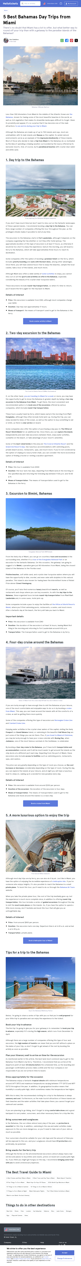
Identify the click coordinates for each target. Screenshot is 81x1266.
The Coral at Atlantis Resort (55, 444)
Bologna (68, 1211)
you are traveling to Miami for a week (39, 396)
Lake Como (60, 1211)
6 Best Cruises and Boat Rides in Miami (18, 1178)
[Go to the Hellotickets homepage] (11, 3)
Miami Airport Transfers (64, 1178)
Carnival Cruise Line (17, 723)
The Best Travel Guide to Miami (28, 1172)
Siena (26, 1215)
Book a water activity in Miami (40, 321)
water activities (48, 274)
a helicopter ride (59, 881)
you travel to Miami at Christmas (59, 735)
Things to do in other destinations (30, 1205)
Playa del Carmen (17, 1215)
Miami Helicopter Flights (36, 1191)
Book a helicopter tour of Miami (40, 940)
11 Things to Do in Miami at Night (17, 1191)
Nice (52, 1211)
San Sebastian (37, 1211)
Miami (6, 10)
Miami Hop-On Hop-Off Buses (36, 1182)
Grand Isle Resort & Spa (15, 447)
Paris (22, 1211)
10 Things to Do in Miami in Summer (17, 1187)
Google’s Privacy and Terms (21, 1258)
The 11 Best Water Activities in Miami (58, 1191)
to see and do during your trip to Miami (30, 126)
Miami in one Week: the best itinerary (18, 1195)
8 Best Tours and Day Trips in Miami (44, 1178)
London (28, 1211)
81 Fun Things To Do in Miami (15, 1182)
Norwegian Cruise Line (63, 720)
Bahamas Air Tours (67, 887)
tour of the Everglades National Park (47, 559)
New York (9, 1211)
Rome (16, 1211)
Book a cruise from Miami (40, 803)
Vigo (8, 1215)
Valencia (46, 1211)
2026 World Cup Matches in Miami (58, 1182)
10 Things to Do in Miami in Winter (41, 1187)
